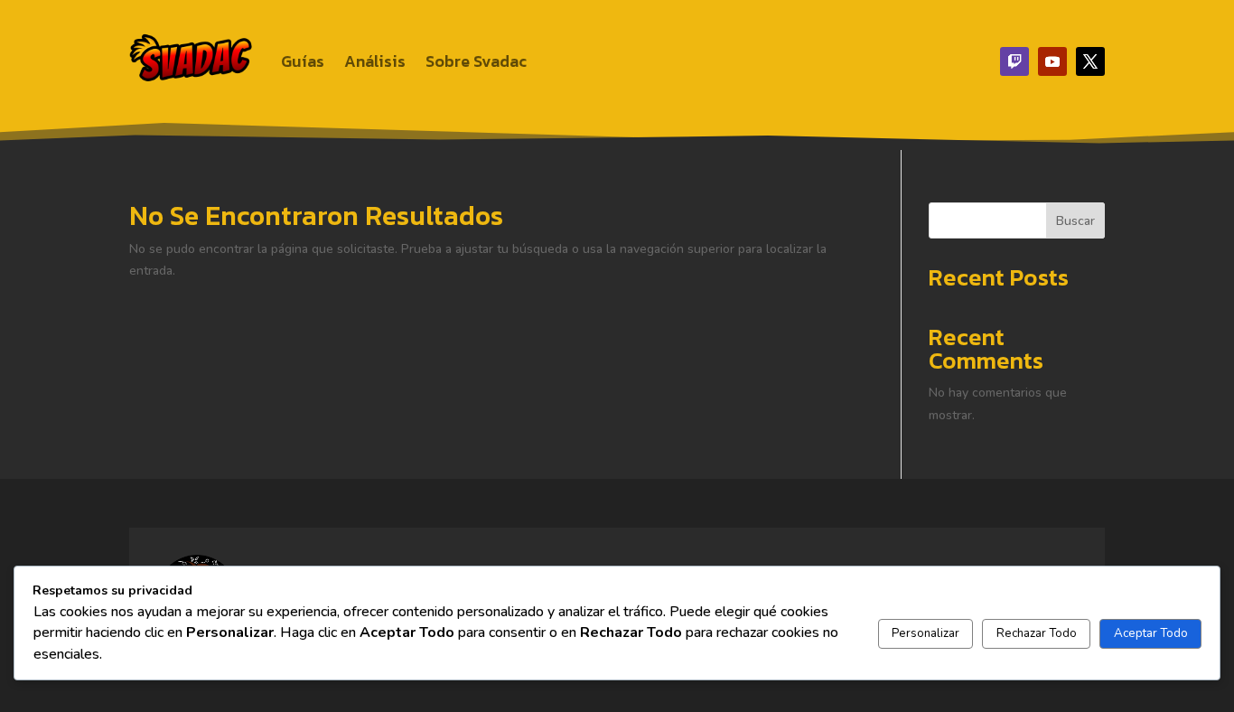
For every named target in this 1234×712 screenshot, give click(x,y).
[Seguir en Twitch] (1014, 61)
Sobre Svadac (476, 61)
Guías (302, 61)
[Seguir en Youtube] (1052, 61)
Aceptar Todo (1151, 633)
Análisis (375, 61)
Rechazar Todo (1036, 633)
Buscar (1075, 221)
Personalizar (925, 633)
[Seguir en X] (1090, 61)
